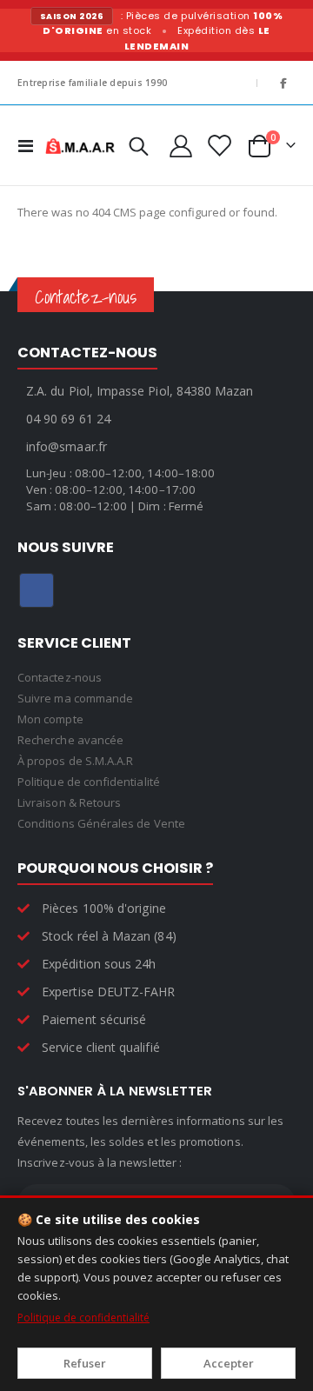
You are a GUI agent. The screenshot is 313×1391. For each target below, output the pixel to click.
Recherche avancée (70, 740)
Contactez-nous (59, 677)
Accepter (228, 1363)
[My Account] (180, 146)
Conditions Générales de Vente (101, 823)
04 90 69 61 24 (68, 418)
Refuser (84, 1363)
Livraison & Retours (69, 802)
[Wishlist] (218, 145)
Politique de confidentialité (83, 1317)
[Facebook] (283, 82)
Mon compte (50, 719)
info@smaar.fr (66, 446)
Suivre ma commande (75, 698)
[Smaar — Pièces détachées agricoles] (80, 145)
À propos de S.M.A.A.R (75, 761)
